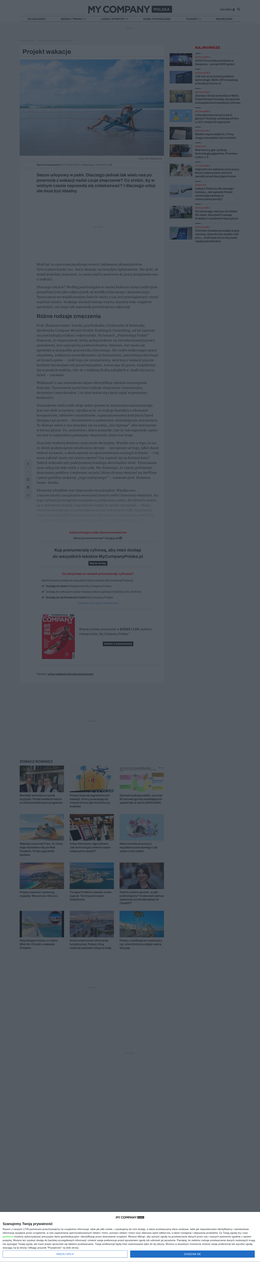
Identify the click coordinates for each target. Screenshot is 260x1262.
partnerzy (8, 1236)
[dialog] (130, 1237)
